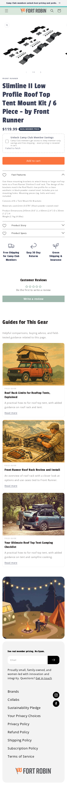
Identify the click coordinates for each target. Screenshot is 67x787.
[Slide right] (40, 72)
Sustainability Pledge (24, 708)
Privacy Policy (18, 724)
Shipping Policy (20, 740)
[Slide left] (26, 72)
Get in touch (44, 678)
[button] (6, 10)
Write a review (33, 299)
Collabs (13, 700)
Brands (13, 691)
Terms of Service (21, 756)
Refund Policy (18, 732)
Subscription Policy (23, 748)
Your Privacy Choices (24, 716)
